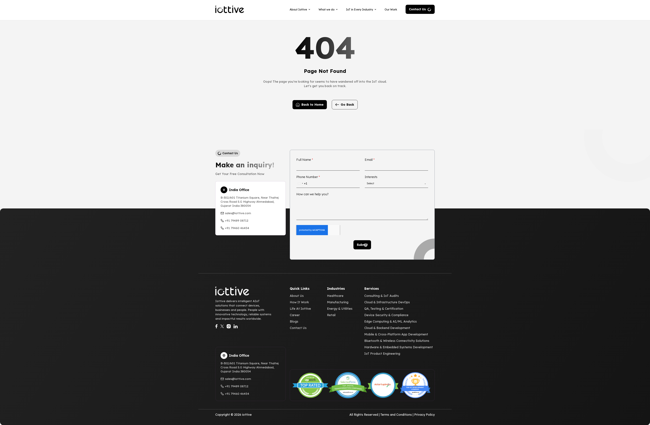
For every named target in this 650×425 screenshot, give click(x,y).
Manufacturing (337, 302)
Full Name (304, 159)
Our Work (391, 9)
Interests (371, 177)
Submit (362, 245)
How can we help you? (312, 194)
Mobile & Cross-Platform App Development (396, 334)
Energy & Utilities (339, 308)
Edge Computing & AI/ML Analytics (390, 321)
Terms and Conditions (396, 415)
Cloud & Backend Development (387, 328)
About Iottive (298, 9)
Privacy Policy (424, 415)
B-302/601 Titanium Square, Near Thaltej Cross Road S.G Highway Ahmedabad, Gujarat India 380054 (250, 201)
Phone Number (308, 177)
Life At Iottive (300, 308)
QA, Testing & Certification (383, 308)
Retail (331, 315)
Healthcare (335, 296)
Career (295, 315)
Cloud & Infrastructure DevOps (387, 302)
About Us (297, 296)
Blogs (294, 321)
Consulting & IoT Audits (381, 296)
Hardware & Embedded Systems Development (398, 347)
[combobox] (302, 183)
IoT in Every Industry (359, 9)
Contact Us (417, 9)
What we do (326, 9)
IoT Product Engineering (382, 353)
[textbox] (395, 183)
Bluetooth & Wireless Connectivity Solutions (396, 341)
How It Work (299, 302)
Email (370, 159)
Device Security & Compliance (386, 315)
